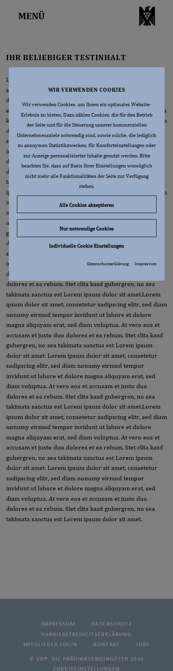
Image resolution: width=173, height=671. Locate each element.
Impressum (146, 263)
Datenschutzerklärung (108, 263)
